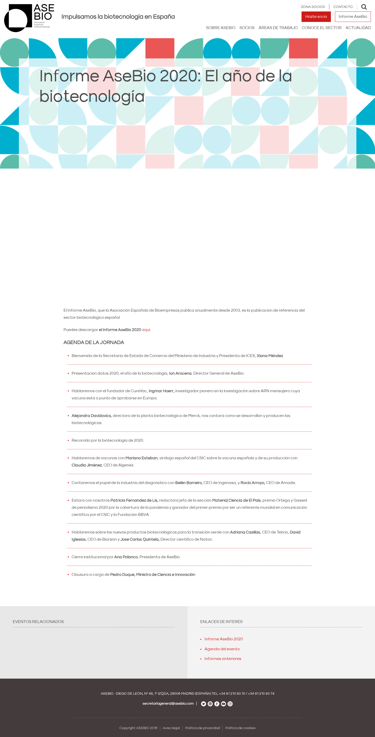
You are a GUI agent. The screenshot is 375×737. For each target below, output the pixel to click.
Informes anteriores (223, 659)
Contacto (343, 7)
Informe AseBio (353, 17)
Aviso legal (171, 728)
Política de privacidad (202, 728)
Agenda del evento (222, 649)
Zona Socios (313, 7)
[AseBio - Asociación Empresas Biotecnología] (29, 18)
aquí (146, 330)
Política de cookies (240, 728)
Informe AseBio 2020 (224, 639)
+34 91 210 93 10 (232, 693)
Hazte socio (316, 17)
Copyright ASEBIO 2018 (138, 728)
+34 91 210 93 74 (261, 693)
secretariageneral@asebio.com (168, 703)
